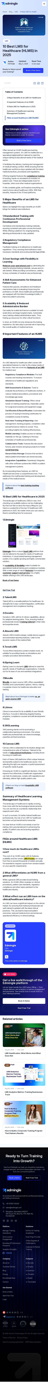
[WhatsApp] (8, 1221)
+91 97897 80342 (12, 1204)
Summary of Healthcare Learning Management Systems (20, 112)
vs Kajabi (29, 1278)
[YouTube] (12, 1221)
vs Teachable (31, 1282)
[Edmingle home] (10, 3)
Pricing (5, 1274)
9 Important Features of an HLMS (20, 102)
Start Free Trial (24, 1008)
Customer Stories (9, 1267)
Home (5, 12)
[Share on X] (38, 83)
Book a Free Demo (33, 70)
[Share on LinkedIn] (42, 83)
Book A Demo (24, 1001)
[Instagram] (4, 1221)
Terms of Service (9, 1338)
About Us (6, 1263)
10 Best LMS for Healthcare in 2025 (21, 107)
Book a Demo (14, 1178)
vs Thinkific (30, 1274)
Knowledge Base (9, 1278)
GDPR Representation (33, 1342)
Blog (10, 12)
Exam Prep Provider (33, 1237)
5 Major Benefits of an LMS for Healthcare (24, 98)
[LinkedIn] (16, 1221)
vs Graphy (29, 1267)
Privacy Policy (22, 1338)
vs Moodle (30, 1263)
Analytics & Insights (10, 1249)
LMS (16, 12)
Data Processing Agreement (13, 1342)
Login (5, 1299)
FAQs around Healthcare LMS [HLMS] (23, 118)
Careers (6, 1282)
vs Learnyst (30, 1270)
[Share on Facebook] (34, 83)
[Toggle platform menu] (44, 4)
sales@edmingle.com (13, 1207)
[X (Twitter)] (6, 956)
